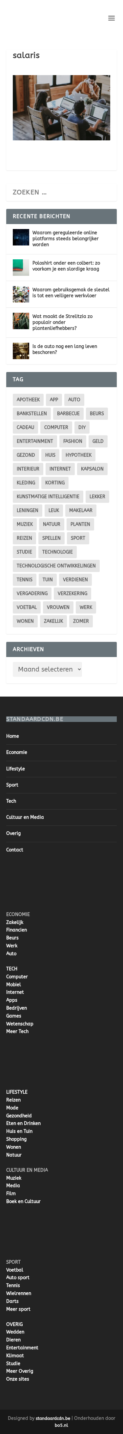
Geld (98, 441)
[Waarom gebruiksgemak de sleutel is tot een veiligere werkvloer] (21, 294)
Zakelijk (53, 621)
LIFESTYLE (17, 1092)
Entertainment (35, 441)
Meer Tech (17, 1031)
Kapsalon (92, 469)
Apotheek (28, 400)
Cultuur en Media (25, 817)
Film (11, 1193)
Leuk (54, 510)
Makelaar (80, 510)
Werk (11, 946)
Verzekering (72, 593)
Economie (16, 752)
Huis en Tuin (19, 1131)
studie (24, 552)
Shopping (16, 1139)
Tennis (24, 580)
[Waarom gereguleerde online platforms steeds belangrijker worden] (21, 237)
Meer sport (18, 1309)
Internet (60, 469)
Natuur (51, 524)
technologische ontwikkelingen (56, 566)
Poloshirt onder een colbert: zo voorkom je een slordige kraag (66, 266)
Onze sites (17, 1379)
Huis (50, 455)
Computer (17, 977)
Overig (13, 833)
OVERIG (14, 1324)
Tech (11, 801)
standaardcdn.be (53, 1418)
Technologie (57, 552)
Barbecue (68, 413)
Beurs (97, 413)
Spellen (51, 538)
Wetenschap (19, 1024)
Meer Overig (19, 1371)
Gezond (26, 455)
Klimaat (15, 1356)
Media (13, 1186)
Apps (11, 1000)
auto (74, 400)
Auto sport (18, 1277)
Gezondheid (19, 1116)
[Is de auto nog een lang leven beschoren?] (21, 351)
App (54, 400)
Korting (55, 483)
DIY (82, 427)
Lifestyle (15, 769)
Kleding (26, 483)
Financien (16, 930)
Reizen (24, 538)
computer (56, 427)
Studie (13, 1363)
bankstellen (32, 413)
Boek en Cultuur (23, 1201)
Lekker (97, 497)
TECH (11, 969)
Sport (78, 538)
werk (86, 607)
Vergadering (32, 593)
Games (13, 1016)
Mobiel (13, 985)
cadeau (25, 427)
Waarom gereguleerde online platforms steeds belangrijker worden (65, 238)
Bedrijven (16, 1008)
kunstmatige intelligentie (48, 497)
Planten (80, 524)
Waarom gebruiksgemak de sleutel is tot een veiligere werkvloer (71, 293)
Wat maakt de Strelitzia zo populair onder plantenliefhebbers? (62, 322)
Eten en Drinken (23, 1123)
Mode (12, 1108)
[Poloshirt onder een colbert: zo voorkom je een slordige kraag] (21, 267)
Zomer (81, 621)
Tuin (48, 580)
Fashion (72, 441)
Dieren (13, 1340)
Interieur (28, 469)
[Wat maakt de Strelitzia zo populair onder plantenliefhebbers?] (21, 321)
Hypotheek (79, 455)
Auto (11, 954)
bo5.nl (61, 1425)
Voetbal (27, 607)
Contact (14, 850)
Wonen (25, 621)
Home (12, 736)
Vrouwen (58, 607)
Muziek (25, 524)
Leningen (27, 510)
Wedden (15, 1332)
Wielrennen (18, 1293)
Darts (12, 1301)
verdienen (75, 580)
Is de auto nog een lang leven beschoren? (64, 349)
